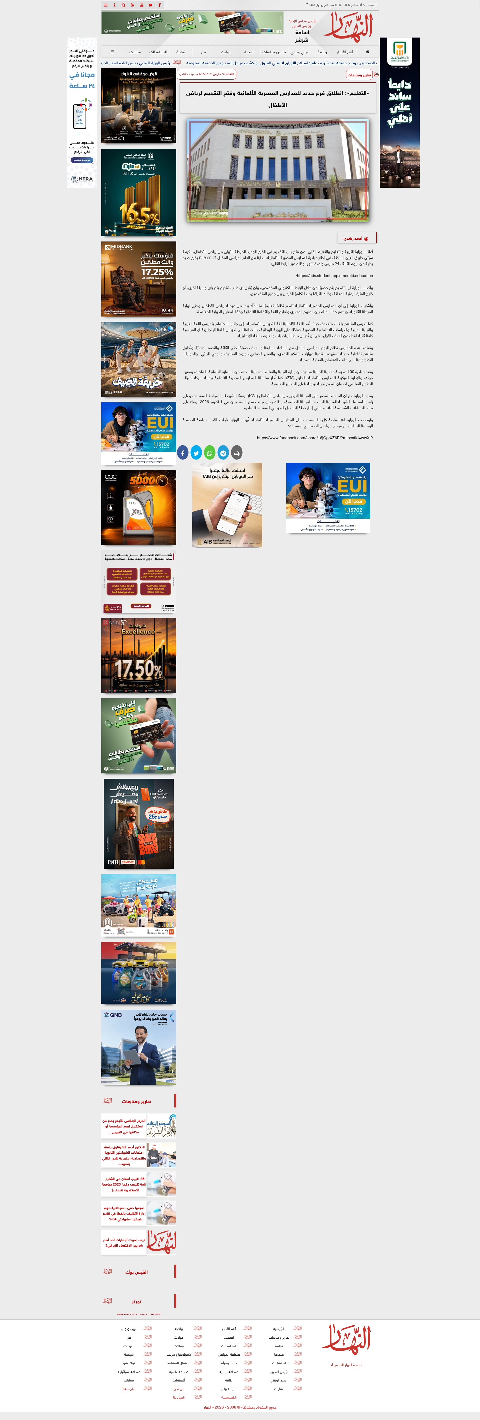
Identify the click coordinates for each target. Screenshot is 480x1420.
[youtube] (142, 5)
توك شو (128, 1362)
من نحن (179, 1388)
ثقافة (180, 51)
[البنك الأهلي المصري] (82, 113)
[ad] (138, 105)
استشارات (279, 1362)
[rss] (133, 5)
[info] (115, 5)
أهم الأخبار (345, 51)
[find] (124, 5)
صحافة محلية (229, 1371)
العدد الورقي (278, 1379)
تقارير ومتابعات (274, 51)
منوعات (129, 1345)
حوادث (226, 51)
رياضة (322, 51)
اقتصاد (249, 51)
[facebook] (160, 5)
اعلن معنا (128, 1388)
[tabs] (106, 5)
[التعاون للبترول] (138, 507)
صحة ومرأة (228, 1362)
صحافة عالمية (178, 1371)
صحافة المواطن (229, 1354)
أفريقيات (179, 1379)
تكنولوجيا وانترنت (179, 1354)
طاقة (228, 1379)
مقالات (135, 51)
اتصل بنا (178, 1396)
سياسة (129, 1354)
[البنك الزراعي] (328, 498)
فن (203, 51)
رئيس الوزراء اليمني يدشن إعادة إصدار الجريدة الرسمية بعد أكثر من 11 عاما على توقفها (196, 62)
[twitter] (151, 5)
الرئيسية (278, 1328)
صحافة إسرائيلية (129, 1371)
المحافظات (157, 51)
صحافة (279, 1354)
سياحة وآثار (229, 1388)
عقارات (279, 1388)
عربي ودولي (299, 51)
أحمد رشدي (353, 237)
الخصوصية (228, 1396)
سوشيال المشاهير (178, 1362)
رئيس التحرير (278, 1371)
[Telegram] (223, 452)
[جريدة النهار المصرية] (193, 23)
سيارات (129, 1379)
